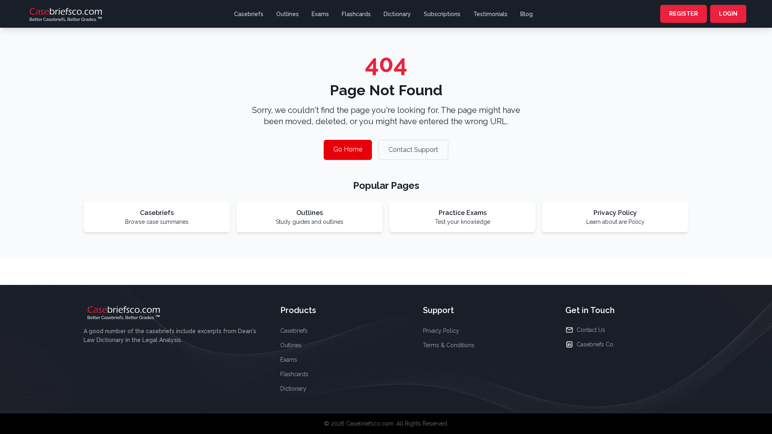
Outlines (287, 14)
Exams (320, 14)
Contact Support (413, 150)
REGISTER (683, 13)
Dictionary (397, 14)
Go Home (347, 149)
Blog (526, 14)
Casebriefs (248, 14)
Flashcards (356, 14)
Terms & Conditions (448, 345)
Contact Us (591, 330)
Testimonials (490, 14)
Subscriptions (442, 14)
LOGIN (728, 13)
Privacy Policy (441, 331)
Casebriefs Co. (595, 344)
